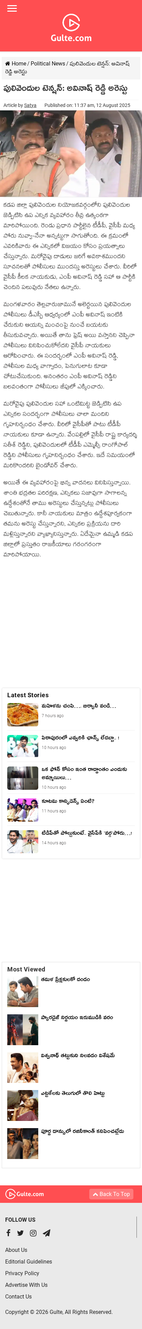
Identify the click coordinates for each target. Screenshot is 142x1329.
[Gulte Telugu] (71, 26)
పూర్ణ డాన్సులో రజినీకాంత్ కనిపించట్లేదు (84, 1132)
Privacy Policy (22, 1273)
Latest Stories (28, 695)
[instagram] (33, 1234)
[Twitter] (20, 1234)
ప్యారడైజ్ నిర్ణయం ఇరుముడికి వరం (77, 1019)
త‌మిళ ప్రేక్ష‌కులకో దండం (65, 981)
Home (18, 63)
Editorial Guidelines (28, 1261)
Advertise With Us (26, 1285)
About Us (16, 1250)
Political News (48, 63)
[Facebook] (8, 1234)
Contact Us (18, 1296)
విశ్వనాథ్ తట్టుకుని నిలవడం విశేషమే (79, 1057)
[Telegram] (46, 1234)
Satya (30, 105)
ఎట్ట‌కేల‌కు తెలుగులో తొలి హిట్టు (73, 1094)
